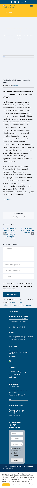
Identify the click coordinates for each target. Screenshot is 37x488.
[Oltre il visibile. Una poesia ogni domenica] (27, 228)
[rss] (25, 2)
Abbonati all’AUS (14, 415)
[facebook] (11, 2)
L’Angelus (7, 199)
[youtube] (18, 2)
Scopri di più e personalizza (20, 481)
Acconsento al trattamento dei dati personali (17, 452)
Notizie (15, 85)
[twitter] (15, 2)
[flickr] (22, 2)
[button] (4, 233)
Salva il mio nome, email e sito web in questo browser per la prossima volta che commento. (18, 286)
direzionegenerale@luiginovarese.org (21, 337)
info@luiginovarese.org (17, 339)
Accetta (6, 484)
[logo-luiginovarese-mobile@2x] (10, 5)
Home (6, 35)
